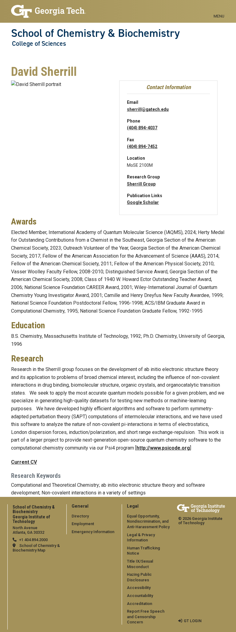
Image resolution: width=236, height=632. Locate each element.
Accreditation (139, 603)
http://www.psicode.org (163, 448)
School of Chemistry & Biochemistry (95, 33)
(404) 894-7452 (142, 146)
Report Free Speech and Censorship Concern (145, 616)
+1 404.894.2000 (33, 539)
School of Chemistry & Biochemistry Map (36, 547)
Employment (83, 523)
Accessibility (139, 587)
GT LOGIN (193, 620)
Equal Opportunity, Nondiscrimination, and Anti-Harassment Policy (148, 521)
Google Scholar (143, 202)
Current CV (24, 462)
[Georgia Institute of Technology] (48, 9)
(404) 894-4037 (142, 127)
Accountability (140, 595)
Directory (80, 516)
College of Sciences (39, 43)
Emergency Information (93, 531)
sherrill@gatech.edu (148, 109)
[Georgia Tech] (201, 508)
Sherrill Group (141, 183)
